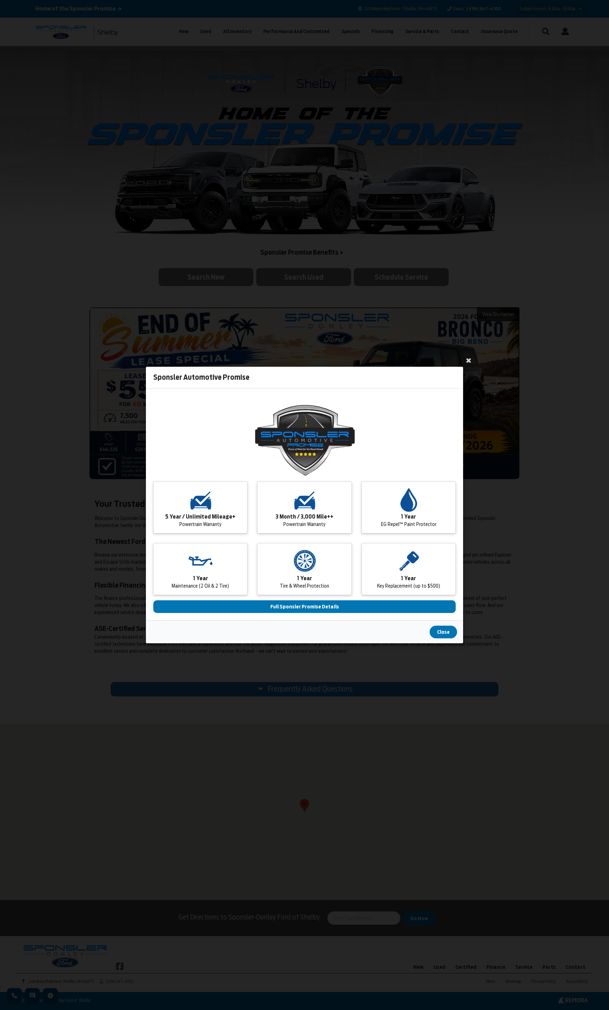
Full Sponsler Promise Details (304, 606)
